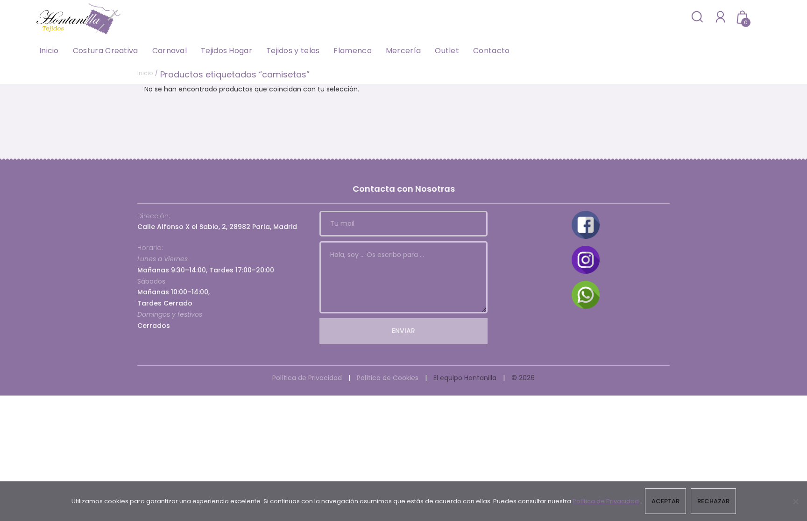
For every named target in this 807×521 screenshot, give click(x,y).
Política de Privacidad (307, 377)
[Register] (720, 16)
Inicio (49, 50)
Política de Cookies (387, 377)
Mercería (403, 50)
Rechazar (713, 501)
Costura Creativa (105, 50)
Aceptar (665, 501)
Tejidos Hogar (226, 50)
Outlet (447, 50)
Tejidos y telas (293, 50)
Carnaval (169, 50)
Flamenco (352, 50)
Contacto (491, 50)
